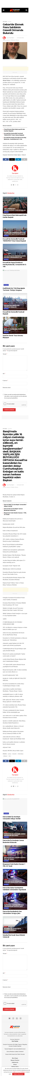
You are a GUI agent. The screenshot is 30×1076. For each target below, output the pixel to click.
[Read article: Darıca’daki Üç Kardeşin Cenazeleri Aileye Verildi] (15, 806)
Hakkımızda (15, 1062)
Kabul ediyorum (18, 1074)
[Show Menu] (3, 10)
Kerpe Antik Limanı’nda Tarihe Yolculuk (15, 1054)
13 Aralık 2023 (20, 37)
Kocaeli (9, 21)
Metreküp (20, 753)
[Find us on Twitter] (17, 1018)
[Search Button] (26, 10)
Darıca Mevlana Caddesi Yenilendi (15, 1051)
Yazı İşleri (11, 37)
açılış (9, 753)
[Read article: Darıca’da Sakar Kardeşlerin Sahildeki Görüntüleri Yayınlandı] (15, 877)
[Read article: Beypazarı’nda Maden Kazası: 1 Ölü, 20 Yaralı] (15, 853)
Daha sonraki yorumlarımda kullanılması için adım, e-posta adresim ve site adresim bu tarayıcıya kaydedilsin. (15, 396)
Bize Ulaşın (15, 1058)
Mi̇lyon (5, 756)
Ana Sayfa (5, 21)
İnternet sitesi (6, 387)
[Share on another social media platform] (24, 159)
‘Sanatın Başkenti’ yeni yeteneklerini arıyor (15, 1048)
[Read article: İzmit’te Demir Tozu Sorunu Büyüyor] (15, 325)
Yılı (9, 756)
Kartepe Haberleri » (15, 1039)
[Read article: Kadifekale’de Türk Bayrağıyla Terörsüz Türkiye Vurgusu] (15, 278)
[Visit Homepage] (15, 10)
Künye (15, 1064)
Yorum (5, 354)
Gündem (10, 428)
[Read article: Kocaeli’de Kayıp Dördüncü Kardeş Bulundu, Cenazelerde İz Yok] (15, 252)
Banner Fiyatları (15, 1060)
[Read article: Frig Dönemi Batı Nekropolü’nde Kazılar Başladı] (15, 205)
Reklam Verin (15, 1066)
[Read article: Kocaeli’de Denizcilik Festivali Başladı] (15, 301)
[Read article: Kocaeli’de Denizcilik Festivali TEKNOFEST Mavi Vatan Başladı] (15, 228)
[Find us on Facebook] (13, 1018)
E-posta (5, 380)
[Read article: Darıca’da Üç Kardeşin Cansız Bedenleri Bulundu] (15, 830)
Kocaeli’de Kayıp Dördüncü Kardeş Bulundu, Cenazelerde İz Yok (14, 264)
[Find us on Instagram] (20, 1018)
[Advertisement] (15, 16)
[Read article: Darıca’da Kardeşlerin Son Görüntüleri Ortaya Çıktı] (15, 901)
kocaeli (14, 753)
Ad (4, 373)
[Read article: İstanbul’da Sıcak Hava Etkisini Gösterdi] (15, 924)
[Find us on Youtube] (9, 1018)
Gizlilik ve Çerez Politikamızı (19, 1072)
